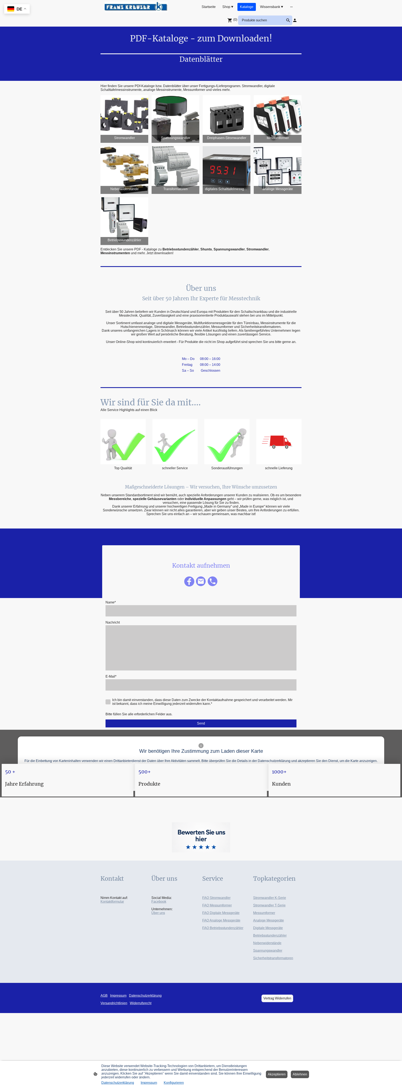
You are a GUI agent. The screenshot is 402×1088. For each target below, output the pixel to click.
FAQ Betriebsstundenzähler (222, 928)
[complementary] (17, 9)
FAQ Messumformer (217, 905)
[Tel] (213, 581)
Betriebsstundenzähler (270, 935)
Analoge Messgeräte (268, 920)
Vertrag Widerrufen (277, 998)
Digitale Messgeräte (268, 928)
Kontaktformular (112, 901)
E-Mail (111, 676)
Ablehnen (300, 1074)
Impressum (149, 1082)
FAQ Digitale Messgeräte (221, 913)
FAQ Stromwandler (216, 898)
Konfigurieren (174, 1082)
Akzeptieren (277, 1074)
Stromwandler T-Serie (269, 905)
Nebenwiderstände (267, 943)
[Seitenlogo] (136, 6)
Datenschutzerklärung (117, 1082)
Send (201, 723)
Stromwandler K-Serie (269, 898)
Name (111, 602)
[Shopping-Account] (294, 20)
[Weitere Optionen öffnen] (291, 7)
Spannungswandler (267, 950)
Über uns (158, 913)
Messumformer (264, 913)
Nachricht (113, 622)
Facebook (158, 901)
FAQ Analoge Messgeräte (221, 920)
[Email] (201, 581)
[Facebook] (189, 581)
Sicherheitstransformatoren (273, 958)
